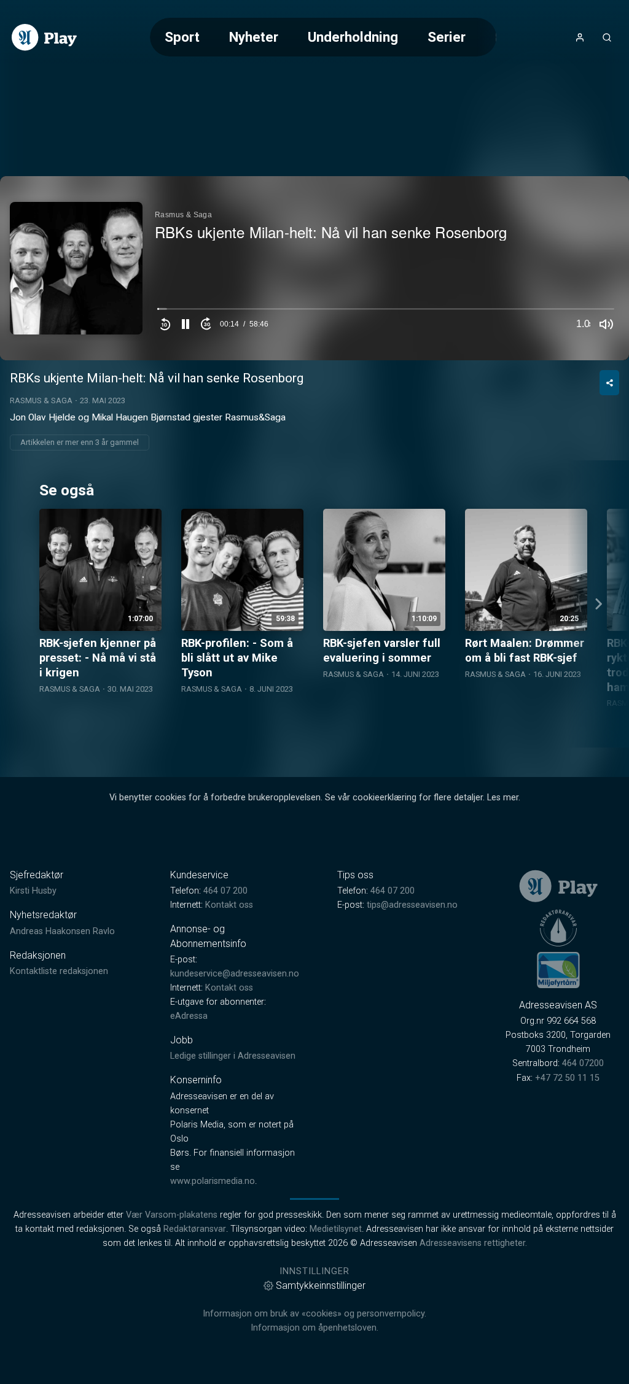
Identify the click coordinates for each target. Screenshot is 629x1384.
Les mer (502, 797)
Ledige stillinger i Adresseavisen (232, 1056)
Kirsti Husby (33, 891)
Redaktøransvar (194, 1229)
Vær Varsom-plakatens (171, 1215)
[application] (314, 268)
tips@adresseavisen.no (412, 905)
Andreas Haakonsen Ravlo (62, 931)
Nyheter (253, 37)
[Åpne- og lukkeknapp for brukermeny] (580, 37)
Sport (182, 37)
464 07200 (583, 1063)
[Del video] (609, 382)
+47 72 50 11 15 (567, 1078)
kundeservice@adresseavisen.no (234, 973)
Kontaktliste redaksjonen (59, 971)
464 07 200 (225, 891)
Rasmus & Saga (41, 400)
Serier (447, 37)
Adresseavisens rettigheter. (473, 1243)
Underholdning (353, 37)
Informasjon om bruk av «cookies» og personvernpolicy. (314, 1314)
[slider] (385, 312)
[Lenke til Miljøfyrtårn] (558, 969)
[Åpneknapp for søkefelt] (607, 37)
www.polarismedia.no (212, 1181)
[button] (185, 324)
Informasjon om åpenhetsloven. (314, 1328)
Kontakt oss (229, 905)
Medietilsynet (336, 1229)
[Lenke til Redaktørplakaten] (558, 928)
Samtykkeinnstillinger (320, 1285)
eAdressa (189, 1016)
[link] (44, 37)
